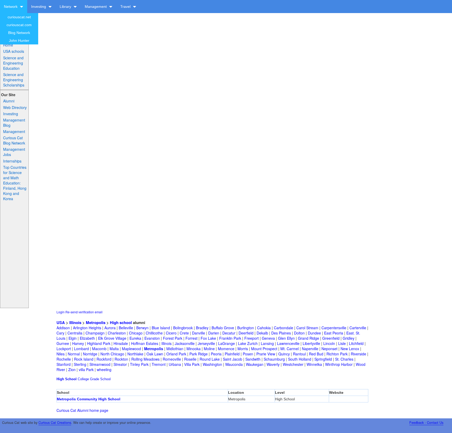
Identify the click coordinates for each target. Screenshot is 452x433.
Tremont (159, 364)
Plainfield (232, 353)
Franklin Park (230, 338)
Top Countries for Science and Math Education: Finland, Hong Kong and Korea (14, 183)
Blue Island (161, 327)
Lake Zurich (248, 343)
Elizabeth (87, 338)
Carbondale (283, 327)
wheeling (104, 369)
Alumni (8, 100)
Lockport (63, 348)
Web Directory (15, 107)
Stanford (63, 364)
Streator (120, 364)
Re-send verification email (84, 312)
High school (121, 322)
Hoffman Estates (144, 343)
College (83, 379)
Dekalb (262, 333)
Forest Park (172, 338)
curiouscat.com (19, 25)
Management (96, 6)
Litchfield (356, 343)
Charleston (117, 333)
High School (66, 379)
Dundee (314, 333)
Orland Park (176, 353)
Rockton (121, 359)
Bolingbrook (183, 327)
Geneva (268, 338)
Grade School (100, 379)
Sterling (80, 364)
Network (11, 6)
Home (8, 45)
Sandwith (253, 359)
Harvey (78, 343)
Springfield (323, 359)
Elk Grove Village (112, 338)
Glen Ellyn (286, 338)
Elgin (73, 338)
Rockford (104, 359)
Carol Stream (307, 327)
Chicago (136, 333)
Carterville (357, 327)
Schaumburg (274, 359)
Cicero (171, 333)
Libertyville (311, 343)
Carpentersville (333, 327)
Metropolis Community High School (88, 399)
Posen (248, 353)
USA (60, 322)
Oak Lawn (154, 353)
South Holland (299, 359)
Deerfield (246, 333)
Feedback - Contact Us (426, 422)
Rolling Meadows (145, 359)
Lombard (81, 348)
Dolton (299, 333)
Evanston (152, 338)
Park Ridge (198, 353)
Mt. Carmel (289, 348)
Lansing (267, 343)
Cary (60, 333)
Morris (243, 348)
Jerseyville (206, 343)
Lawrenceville (288, 343)
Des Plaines (281, 333)
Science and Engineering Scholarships (13, 80)
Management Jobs (14, 152)
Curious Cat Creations (54, 422)
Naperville (310, 348)
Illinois (75, 322)
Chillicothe (154, 333)
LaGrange (226, 343)
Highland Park (98, 343)
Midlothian (174, 348)
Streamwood (99, 364)
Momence (226, 348)
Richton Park (337, 353)
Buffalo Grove (223, 327)
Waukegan (254, 364)
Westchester (293, 364)
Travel (126, 6)
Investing (39, 6)
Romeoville (172, 359)
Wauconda (234, 364)
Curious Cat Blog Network (14, 140)
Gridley (348, 338)
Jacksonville (185, 343)
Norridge (90, 353)
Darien (213, 333)
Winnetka (314, 364)
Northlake (135, 353)
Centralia (74, 333)
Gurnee (62, 343)
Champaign (95, 333)
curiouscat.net (19, 17)
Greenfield (331, 338)
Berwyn (142, 327)
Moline (209, 348)
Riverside (358, 353)
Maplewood (131, 348)
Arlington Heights (87, 327)
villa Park (86, 369)
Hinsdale (121, 343)
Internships (12, 161)
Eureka (135, 338)
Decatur (228, 333)
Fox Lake (208, 338)
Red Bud (316, 353)
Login (60, 312)
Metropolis (95, 322)
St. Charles (344, 359)
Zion (72, 369)
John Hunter (19, 40)
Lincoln (329, 343)
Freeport (251, 338)
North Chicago (112, 353)
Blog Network (19, 33)
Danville (198, 333)
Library (66, 6)
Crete (184, 333)
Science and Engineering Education (13, 63)
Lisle (342, 343)
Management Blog (14, 122)
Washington (212, 364)
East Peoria (333, 333)
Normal (74, 353)
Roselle (190, 359)
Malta (114, 348)
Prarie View (265, 353)
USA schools (13, 51)
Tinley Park (139, 364)
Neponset (329, 348)
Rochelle (63, 359)
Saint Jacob (232, 359)
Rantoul (299, 353)
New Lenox (350, 348)
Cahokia (264, 327)
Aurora (110, 327)
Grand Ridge (308, 338)
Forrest (191, 338)
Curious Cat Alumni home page (82, 410)
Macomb (99, 348)
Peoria (216, 353)
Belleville (126, 327)
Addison (63, 327)
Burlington (245, 327)
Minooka (194, 348)
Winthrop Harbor (339, 364)
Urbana (175, 364)
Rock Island (83, 359)
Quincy (284, 353)
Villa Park (192, 364)
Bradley (202, 327)
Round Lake (210, 359)
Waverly (273, 364)
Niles (60, 353)
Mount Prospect (264, 348)
